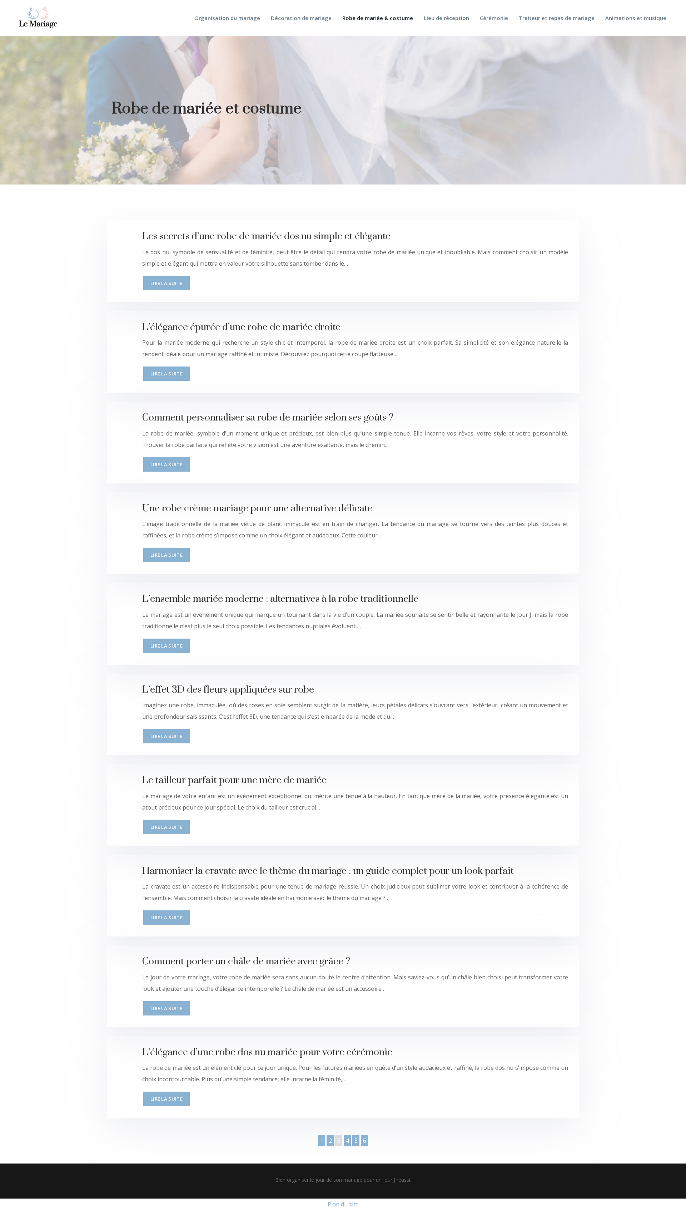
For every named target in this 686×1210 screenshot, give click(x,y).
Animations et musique (635, 17)
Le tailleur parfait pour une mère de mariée (234, 780)
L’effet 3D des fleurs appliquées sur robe (228, 690)
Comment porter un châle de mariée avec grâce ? (246, 961)
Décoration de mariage (301, 17)
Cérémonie (494, 17)
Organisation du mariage (227, 17)
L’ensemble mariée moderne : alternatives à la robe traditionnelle (280, 599)
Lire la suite (166, 283)
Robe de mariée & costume (377, 17)
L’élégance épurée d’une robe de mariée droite (241, 327)
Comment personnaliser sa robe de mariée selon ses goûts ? (267, 418)
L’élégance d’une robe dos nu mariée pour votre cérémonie (267, 1052)
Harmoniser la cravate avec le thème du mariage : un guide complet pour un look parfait (328, 871)
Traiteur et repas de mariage (557, 17)
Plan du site (343, 1204)
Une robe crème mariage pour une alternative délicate (257, 508)
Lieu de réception (446, 17)
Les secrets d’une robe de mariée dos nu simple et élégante (266, 236)
